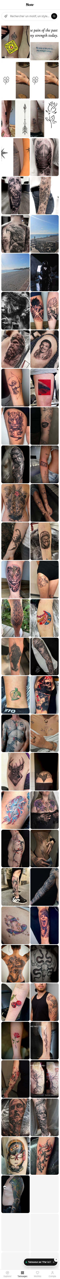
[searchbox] (30, 16)
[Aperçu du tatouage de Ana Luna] (15, 195)
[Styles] (6, 16)
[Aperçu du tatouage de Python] (15, 733)
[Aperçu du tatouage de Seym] (15, 618)
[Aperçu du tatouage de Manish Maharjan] (15, 503)
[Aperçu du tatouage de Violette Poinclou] (44, 1002)
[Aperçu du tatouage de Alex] (15, 464)
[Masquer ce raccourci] (56, 1259)
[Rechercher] (54, 16)
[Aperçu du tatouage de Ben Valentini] (44, 964)
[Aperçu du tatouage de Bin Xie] (15, 349)
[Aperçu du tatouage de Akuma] (15, 1079)
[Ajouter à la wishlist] (25, 27)
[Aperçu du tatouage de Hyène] (15, 695)
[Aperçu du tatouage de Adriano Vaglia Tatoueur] (15, 272)
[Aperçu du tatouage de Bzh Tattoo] (15, 42)
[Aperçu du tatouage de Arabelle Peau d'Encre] (44, 1041)
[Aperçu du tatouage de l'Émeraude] (44, 810)
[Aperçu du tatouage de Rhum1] (15, 388)
